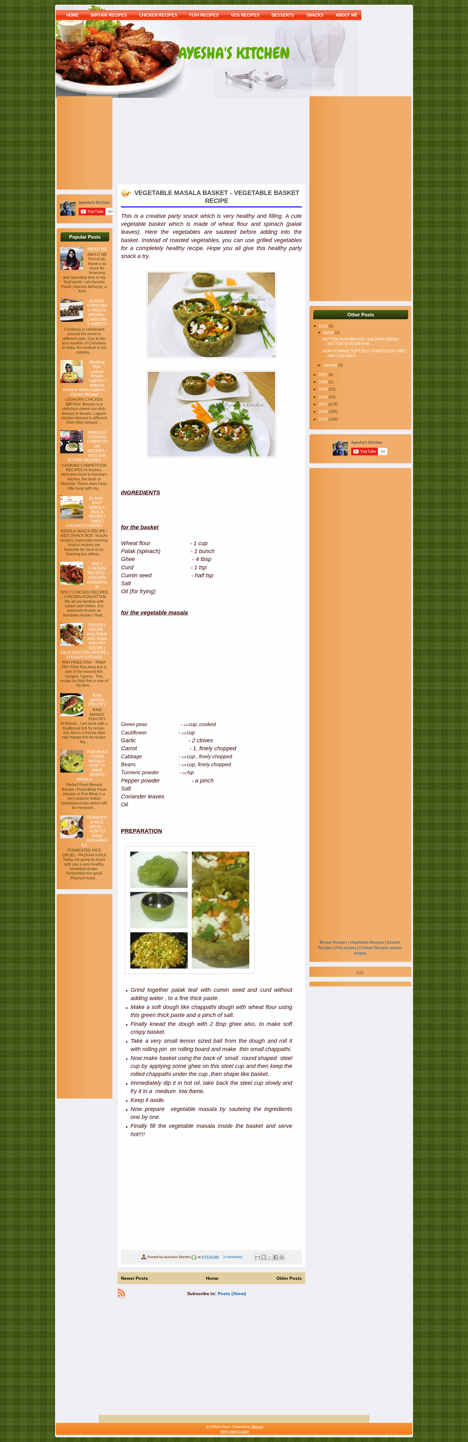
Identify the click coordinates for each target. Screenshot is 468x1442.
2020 (324, 382)
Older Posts (289, 1278)
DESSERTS (283, 15)
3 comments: (233, 1257)
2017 (324, 404)
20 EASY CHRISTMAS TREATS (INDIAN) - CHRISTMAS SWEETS (97, 312)
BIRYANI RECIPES (109, 15)
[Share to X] (269, 1257)
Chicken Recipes (374, 948)
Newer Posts (134, 1278)
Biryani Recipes (333, 942)
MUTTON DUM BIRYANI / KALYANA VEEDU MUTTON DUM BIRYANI (361, 341)
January (330, 365)
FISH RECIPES (204, 15)
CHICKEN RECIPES (158, 15)
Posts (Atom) (232, 1293)
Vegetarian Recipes (367, 942)
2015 (324, 419)
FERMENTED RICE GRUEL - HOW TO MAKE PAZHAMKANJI (94, 831)
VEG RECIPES (245, 15)
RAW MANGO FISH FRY (97, 700)
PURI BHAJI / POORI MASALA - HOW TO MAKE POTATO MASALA (92, 766)
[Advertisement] (100, 142)
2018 (324, 397)
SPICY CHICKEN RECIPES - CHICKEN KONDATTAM (97, 575)
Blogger (257, 1427)
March (329, 332)
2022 (324, 326)
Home (72, 15)
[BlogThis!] (263, 1257)
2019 (324, 389)
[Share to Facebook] (276, 1257)
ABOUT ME (347, 15)
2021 (324, 374)
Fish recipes (345, 948)
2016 (324, 411)
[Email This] (257, 1257)
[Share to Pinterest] (282, 1257)
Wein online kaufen (234, 1431)
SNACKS (314, 15)
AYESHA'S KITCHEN (234, 53)
